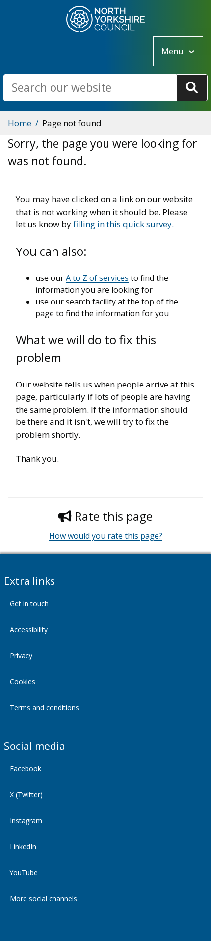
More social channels (43, 898)
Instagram (26, 820)
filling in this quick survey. (123, 224)
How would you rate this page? (105, 535)
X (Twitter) (26, 794)
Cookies (22, 681)
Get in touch (29, 603)
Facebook (25, 768)
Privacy (21, 655)
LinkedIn (23, 846)
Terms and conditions (44, 707)
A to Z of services (97, 278)
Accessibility (29, 629)
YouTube (24, 872)
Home (19, 123)
